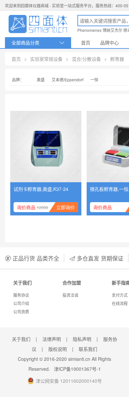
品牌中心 (109, 42)
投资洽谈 (70, 295)
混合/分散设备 (86, 58)
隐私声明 (82, 339)
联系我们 (88, 349)
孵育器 (117, 58)
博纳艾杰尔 (112, 30)
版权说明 (57, 349)
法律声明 (51, 339)
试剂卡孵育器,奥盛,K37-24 (41, 189)
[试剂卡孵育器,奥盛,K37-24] (45, 146)
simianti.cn (79, 359)
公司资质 (21, 311)
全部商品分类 (38, 42)
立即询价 (65, 207)
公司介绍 (21, 303)
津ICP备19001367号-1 (77, 368)
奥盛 (41, 79)
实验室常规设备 (46, 58)
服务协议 (21, 295)
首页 (85, 42)
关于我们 (21, 339)
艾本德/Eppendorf (67, 79)
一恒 (94, 79)
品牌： (18, 79)
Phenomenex (89, 30)
